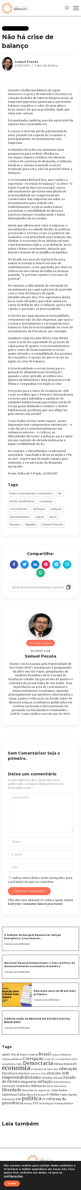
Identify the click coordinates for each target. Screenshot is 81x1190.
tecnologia (46, 1103)
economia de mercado (44, 1069)
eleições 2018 (58, 1073)
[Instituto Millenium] (14, 8)
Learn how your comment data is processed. (40, 902)
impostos (29, 1082)
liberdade (12, 1090)
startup (28, 1103)
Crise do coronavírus (57, 1059)
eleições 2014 (38, 1073)
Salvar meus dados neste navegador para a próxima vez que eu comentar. (40, 880)
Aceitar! (12, 1183)
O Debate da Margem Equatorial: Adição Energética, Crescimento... (32, 937)
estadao (47, 1077)
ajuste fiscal (10, 1054)
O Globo (52, 1094)
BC (60, 493)
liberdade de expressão (36, 1090)
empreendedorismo (21, 1077)
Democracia (38, 1063)
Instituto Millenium (31, 1086)
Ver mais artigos (40, 643)
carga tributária (61, 1054)
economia (16, 1068)
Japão (40, 516)
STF (35, 1103)
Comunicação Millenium (17, 944)
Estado (58, 1077)
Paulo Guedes (68, 1094)
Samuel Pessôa (26, 62)
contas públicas (12, 1059)
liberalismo (60, 1086)
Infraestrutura (62, 1082)
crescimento (19, 508)
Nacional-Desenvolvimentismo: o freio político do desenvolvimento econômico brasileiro (39, 964)
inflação (56, 508)
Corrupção (33, 1058)
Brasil (45, 1054)
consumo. (46, 501)
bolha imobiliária (22, 501)
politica (31, 1098)
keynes (15, 524)
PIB (18, 1099)
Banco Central (29, 1054)
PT (44, 1099)
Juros (53, 516)
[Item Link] (17, 994)
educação (68, 1068)
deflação (39, 508)
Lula (22, 1094)
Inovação (9, 1086)
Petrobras (8, 1099)
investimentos (20, 516)
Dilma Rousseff (65, 1064)
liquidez (31, 524)
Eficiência (9, 1073)
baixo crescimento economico (31, 493)
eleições (24, 1073)
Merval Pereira (36, 1094)
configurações (13, 1176)
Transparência (63, 1103)
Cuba (19, 1064)
